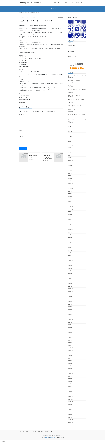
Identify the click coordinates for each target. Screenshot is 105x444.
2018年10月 (70, 293)
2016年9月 (70, 355)
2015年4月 (70, 386)
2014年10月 (70, 401)
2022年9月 (70, 196)
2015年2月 (70, 391)
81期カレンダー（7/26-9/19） (74, 59)
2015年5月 (70, 383)
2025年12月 (70, 160)
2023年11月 (70, 188)
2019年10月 (70, 263)
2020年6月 (70, 242)
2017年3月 (70, 340)
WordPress (47, 437)
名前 (20, 130)
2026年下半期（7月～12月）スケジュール (76, 95)
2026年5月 (70, 152)
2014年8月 (70, 404)
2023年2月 (70, 193)
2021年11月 (70, 209)
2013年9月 (70, 424)
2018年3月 (70, 311)
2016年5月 (70, 363)
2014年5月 (70, 412)
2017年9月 (70, 324)
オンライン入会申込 (72, 48)
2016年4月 (70, 365)
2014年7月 (70, 407)
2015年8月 (70, 376)
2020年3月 (70, 250)
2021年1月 (70, 224)
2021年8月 (70, 214)
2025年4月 (70, 175)
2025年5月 (70, 173)
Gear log (70, 136)
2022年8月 (70, 198)
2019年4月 (70, 278)
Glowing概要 (22, 431)
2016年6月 (70, 360)
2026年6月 (70, 150)
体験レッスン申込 (71, 45)
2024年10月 (70, 186)
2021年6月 (70, 216)
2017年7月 (70, 329)
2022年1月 (70, 204)
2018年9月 (70, 296)
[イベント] (58, 155)
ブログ (69, 133)
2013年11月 (70, 419)
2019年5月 (70, 275)
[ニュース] (23, 155)
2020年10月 (70, 232)
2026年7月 (70, 147)
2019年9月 (70, 265)
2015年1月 (70, 394)
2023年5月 (70, 191)
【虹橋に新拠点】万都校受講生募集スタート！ (77, 80)
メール (21, 136)
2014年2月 (70, 414)
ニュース (60, 17)
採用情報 (47, 431)
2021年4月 (70, 219)
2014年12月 (70, 396)
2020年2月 (70, 252)
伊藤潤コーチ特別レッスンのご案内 (74, 105)
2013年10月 (70, 422)
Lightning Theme (52, 437)
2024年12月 (70, 183)
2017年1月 (70, 345)
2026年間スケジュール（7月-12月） (75, 53)
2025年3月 (70, 178)
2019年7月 (70, 270)
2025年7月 (70, 170)
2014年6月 (70, 409)
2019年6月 (70, 273)
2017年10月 (70, 322)
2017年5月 (70, 335)
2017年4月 (70, 337)
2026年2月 (70, 157)
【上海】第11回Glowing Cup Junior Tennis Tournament (47, 157)
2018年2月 (70, 314)
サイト (20, 142)
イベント (70, 128)
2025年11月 (70, 162)
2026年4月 (70, 155)
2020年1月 (70, 255)
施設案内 (35, 431)
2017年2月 (70, 342)
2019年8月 (70, 268)
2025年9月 (70, 165)
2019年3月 (70, 281)
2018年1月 (70, 317)
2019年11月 (70, 260)
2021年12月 (70, 206)
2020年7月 (70, 240)
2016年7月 (70, 358)
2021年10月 (70, 211)
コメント (21, 114)
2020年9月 (70, 234)
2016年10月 (70, 353)
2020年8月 (70, 237)
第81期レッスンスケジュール (73, 85)
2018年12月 (70, 288)
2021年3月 (70, 222)
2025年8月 (70, 168)
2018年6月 (70, 304)
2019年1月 (70, 286)
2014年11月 (70, 399)
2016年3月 (70, 368)
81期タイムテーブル (72, 56)
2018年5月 (70, 306)
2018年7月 (70, 301)
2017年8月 (70, 327)
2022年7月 (70, 201)
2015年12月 (70, 373)
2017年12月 (70, 319)
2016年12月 (70, 347)
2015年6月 (70, 381)
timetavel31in (22, 73)
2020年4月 (70, 247)
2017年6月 (70, 332)
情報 (69, 138)
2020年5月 (70, 245)
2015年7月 (70, 378)
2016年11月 (70, 350)
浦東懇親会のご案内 (72, 109)
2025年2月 (70, 180)
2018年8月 (70, 299)
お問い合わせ (52, 431)
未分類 (69, 141)
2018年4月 (70, 309)
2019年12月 (70, 257)
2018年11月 (70, 291)
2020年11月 (70, 229)
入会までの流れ (71, 42)
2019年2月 (70, 283)
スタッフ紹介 (40, 431)
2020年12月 (70, 227)
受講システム (28, 431)
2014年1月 (70, 417)
